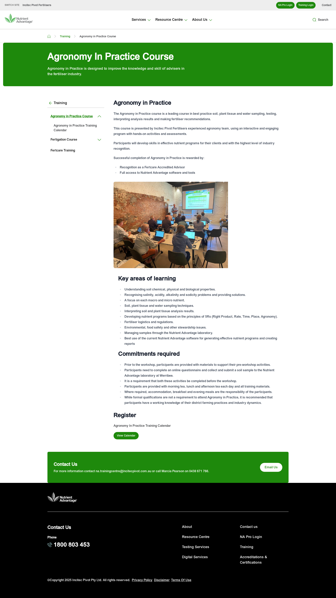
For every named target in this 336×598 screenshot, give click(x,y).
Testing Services (195, 547)
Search (323, 20)
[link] (75, 128)
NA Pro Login (251, 537)
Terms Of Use (181, 580)
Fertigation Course (64, 140)
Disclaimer (162, 580)
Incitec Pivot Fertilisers (37, 5)
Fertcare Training (63, 150)
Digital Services (195, 557)
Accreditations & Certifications (253, 560)
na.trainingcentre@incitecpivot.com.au (123, 471)
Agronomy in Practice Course (72, 116)
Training (246, 547)
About (187, 527)
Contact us (249, 527)
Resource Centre (195, 537)
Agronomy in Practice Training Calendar (75, 128)
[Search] (314, 19)
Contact (326, 5)
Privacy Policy (142, 580)
